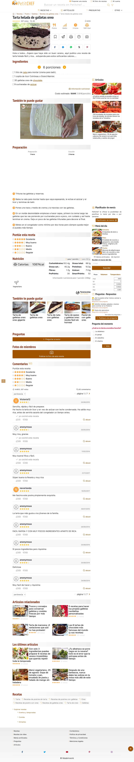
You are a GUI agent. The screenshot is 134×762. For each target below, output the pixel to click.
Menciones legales (76, 741)
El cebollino (99, 338)
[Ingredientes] (3, 381)
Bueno (28, 246)
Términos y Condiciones (79, 738)
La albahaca (99, 331)
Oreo (83, 699)
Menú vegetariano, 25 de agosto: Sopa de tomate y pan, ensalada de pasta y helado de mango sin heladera (32, 676)
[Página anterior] (75, 393)
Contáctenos (74, 731)
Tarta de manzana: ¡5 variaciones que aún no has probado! (39, 627)
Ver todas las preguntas (112, 314)
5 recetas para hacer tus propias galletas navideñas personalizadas (79, 610)
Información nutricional (80, 89)
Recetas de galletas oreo (52, 703)
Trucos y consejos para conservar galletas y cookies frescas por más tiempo (38, 611)
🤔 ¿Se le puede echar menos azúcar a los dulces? (106, 299)
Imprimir (116, 257)
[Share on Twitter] (79, 47)
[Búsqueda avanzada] (112, 5)
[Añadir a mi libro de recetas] (55, 37)
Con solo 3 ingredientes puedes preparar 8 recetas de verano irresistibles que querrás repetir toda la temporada (31, 655)
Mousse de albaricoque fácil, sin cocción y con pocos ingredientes (111, 252)
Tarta (17, 699)
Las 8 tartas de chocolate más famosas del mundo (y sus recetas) (78, 629)
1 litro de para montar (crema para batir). (35, 72)
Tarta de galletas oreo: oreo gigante (19, 317)
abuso (88, 420)
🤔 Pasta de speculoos (100, 310)
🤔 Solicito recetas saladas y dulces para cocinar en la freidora (105, 305)
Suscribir (106, 268)
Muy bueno (30, 242)
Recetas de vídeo (20, 734)
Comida (22, 717)
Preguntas (94, 10)
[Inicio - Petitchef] (14, 14)
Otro (117, 10)
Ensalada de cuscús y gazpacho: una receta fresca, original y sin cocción (110, 243)
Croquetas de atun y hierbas (110, 233)
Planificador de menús (106, 220)
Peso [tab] (96, 274)
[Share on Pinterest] (87, 47)
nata (25, 72)
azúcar (33, 84)
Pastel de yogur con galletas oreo (89, 317)
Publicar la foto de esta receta (51, 356)
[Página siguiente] (89, 393)
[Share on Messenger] (63, 47)
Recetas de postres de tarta (35, 699)
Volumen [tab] (104, 274)
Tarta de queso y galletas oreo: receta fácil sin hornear (71, 319)
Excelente (30, 239)
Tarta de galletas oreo (36, 316)
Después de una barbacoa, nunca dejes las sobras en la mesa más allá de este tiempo (79, 675)
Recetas (44, 10)
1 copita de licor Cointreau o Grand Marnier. (34, 76)
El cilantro (99, 341)
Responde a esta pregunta (100, 301)
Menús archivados (103, 257)
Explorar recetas (20, 709)
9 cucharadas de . (25, 84)
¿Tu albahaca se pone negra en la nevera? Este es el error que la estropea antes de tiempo (79, 654)
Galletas (85, 703)
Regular (29, 252)
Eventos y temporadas (27, 713)
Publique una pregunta (107, 318)
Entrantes (22, 722)
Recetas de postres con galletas (64, 699)
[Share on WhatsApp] (71, 47)
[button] (15, 37)
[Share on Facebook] (55, 47)
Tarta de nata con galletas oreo (53, 317)
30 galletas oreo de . (28, 80)
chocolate (37, 80)
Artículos (68, 10)
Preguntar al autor (52, 339)
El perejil (98, 335)
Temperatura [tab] (115, 274)
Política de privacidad (78, 734)
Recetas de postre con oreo (27, 703)
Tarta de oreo (72, 703)
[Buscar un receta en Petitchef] (109, 5)
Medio (28, 249)
